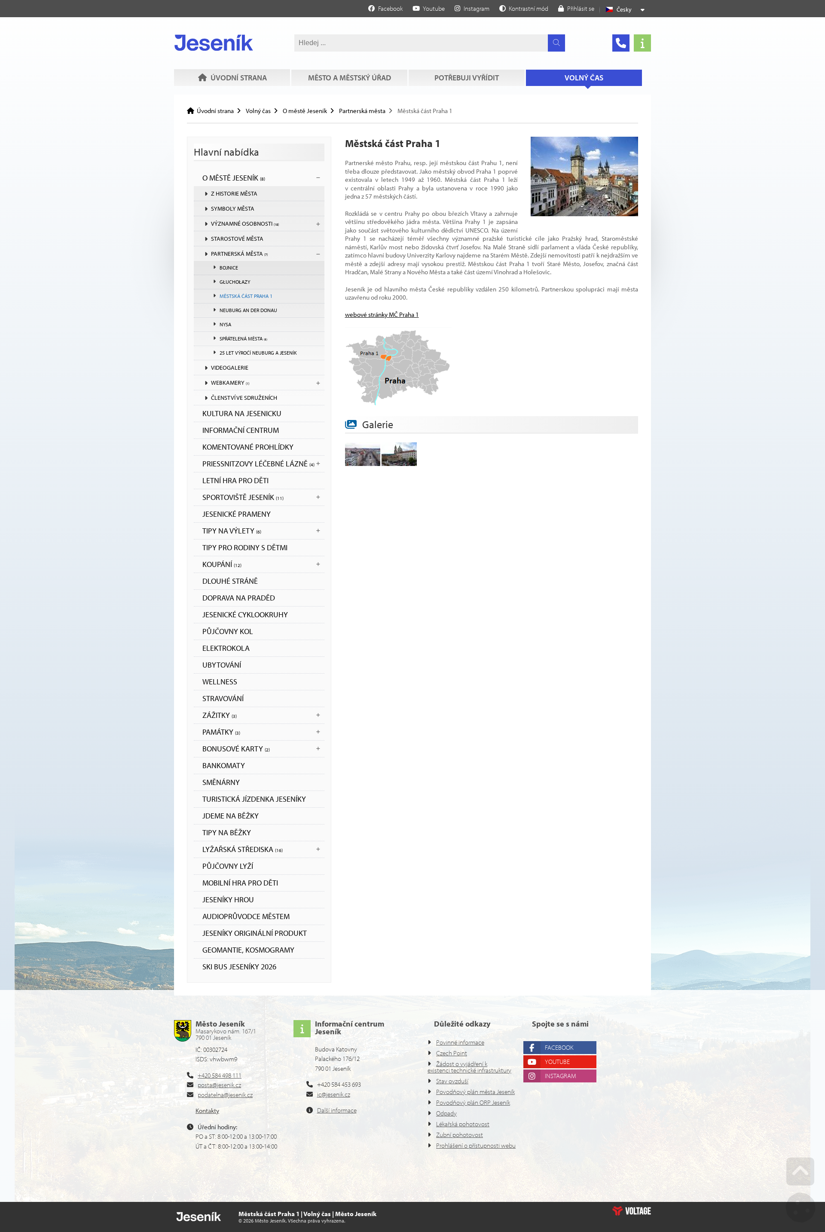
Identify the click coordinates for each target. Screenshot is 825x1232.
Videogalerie (229, 367)
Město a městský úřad (349, 78)
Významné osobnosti (245, 223)
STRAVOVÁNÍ (223, 698)
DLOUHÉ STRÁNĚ (230, 581)
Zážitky (219, 715)
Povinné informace (460, 1042)
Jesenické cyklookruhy (245, 614)
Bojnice (229, 267)
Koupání (221, 564)
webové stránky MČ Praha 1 (382, 314)
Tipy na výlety (231, 531)
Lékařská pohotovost (462, 1124)
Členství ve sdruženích (244, 397)
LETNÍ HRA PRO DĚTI (235, 480)
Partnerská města (362, 110)
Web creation (631, 1211)
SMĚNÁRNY (221, 782)
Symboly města (232, 208)
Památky (221, 732)
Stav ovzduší (452, 1081)
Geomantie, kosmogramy (248, 950)
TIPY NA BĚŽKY (226, 832)
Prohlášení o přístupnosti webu (476, 1145)
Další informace (337, 1110)
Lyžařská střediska (242, 849)
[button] (524, 8)
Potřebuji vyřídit (466, 78)
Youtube (557, 1061)
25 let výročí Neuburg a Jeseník (258, 352)
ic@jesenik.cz (333, 1094)
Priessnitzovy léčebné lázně (258, 464)
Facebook (559, 1047)
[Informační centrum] (642, 43)
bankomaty (223, 765)
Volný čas (584, 78)
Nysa (225, 324)
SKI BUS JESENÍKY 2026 (239, 967)
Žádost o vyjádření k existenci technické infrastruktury (469, 1067)
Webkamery (230, 382)
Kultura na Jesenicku (241, 413)
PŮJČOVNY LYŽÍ (227, 866)
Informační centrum (240, 430)
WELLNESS (219, 681)
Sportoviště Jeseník (243, 497)
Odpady (446, 1113)
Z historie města (234, 193)
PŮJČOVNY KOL (227, 631)
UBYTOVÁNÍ (221, 665)
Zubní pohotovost (459, 1135)
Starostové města (237, 238)
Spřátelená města (243, 338)
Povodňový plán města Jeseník (475, 1092)
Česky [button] (624, 9)
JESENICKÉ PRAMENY (236, 514)
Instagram (560, 1076)
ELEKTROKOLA (226, 648)
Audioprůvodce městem (246, 916)
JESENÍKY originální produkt (254, 933)
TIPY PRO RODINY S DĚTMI (244, 547)
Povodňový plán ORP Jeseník (473, 1102)
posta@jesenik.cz (219, 1085)
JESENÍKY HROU (228, 899)
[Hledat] (556, 43)
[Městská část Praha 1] (584, 214)
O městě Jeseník (305, 110)
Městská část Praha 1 (246, 296)
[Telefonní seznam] (620, 43)
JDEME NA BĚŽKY (230, 816)
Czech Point (451, 1053)
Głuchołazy (235, 282)
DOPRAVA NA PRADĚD (238, 598)
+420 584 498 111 (219, 1075)
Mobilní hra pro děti (240, 883)
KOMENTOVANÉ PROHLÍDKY (247, 447)
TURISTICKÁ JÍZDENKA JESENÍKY (254, 799)
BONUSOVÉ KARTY (236, 749)
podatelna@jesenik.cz (225, 1095)
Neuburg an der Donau (248, 310)
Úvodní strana (214, 42)
